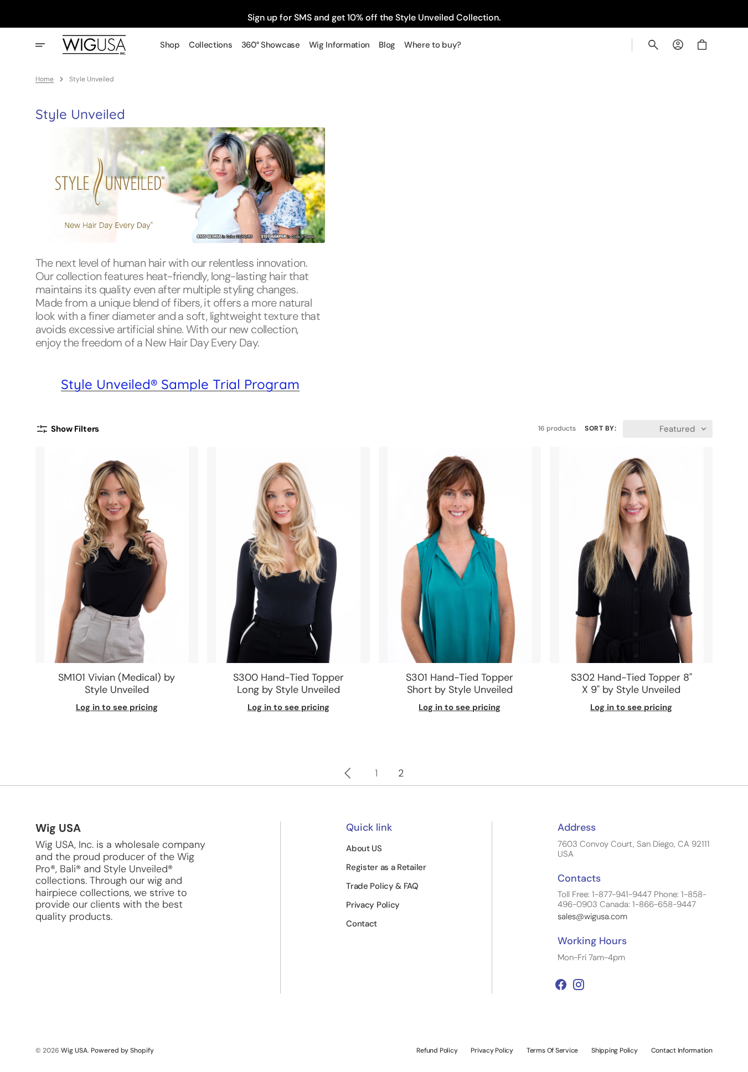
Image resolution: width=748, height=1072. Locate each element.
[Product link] (116, 580)
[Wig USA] (94, 44)
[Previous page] (348, 773)
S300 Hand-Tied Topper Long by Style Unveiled (288, 684)
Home (44, 79)
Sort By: (600, 428)
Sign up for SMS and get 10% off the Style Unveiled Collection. (374, 17)
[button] (653, 45)
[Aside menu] (47, 45)
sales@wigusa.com (592, 916)
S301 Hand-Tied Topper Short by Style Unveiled (459, 684)
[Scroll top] (735, 1059)
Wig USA (74, 1050)
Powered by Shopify (122, 1050)
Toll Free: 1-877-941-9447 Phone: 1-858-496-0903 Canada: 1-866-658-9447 (632, 899)
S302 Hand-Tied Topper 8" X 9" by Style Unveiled (631, 684)
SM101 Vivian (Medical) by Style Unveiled (116, 684)
